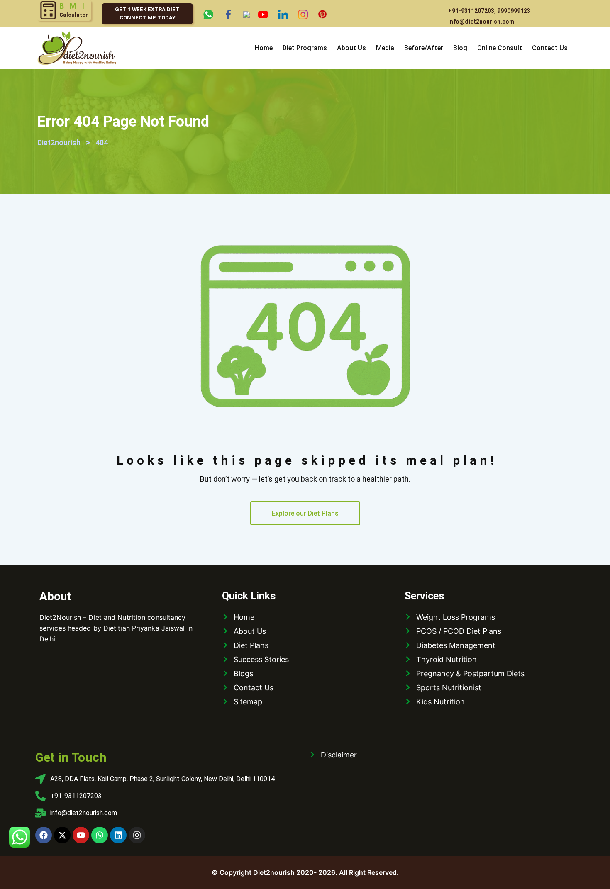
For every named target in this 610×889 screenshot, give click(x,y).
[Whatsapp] (99, 835)
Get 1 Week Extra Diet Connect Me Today (147, 13)
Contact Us (550, 48)
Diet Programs (305, 48)
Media (385, 48)
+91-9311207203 (471, 10)
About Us (351, 48)
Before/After (423, 48)
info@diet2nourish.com (481, 21)
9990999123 (513, 10)
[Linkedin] (118, 835)
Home (264, 48)
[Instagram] (137, 835)
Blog (460, 48)
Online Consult (499, 48)
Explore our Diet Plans (305, 513)
